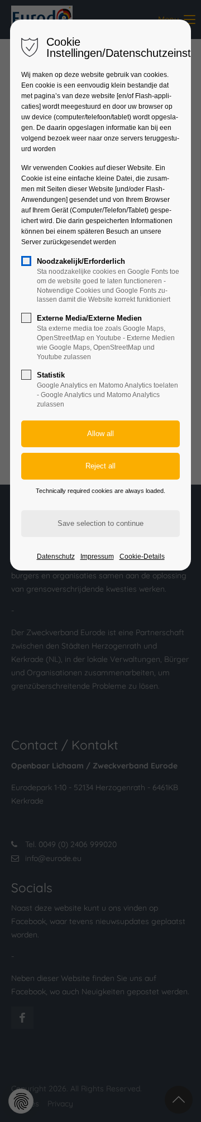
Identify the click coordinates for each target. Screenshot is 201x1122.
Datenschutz (56, 556)
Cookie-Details (142, 556)
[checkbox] (26, 261)
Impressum (97, 556)
